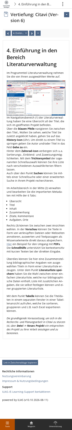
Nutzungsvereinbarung (16, 376)
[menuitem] (31, 424)
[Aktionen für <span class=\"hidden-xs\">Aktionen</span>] (66, 14)
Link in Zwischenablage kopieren (20, 362)
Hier (9, 244)
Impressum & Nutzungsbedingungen (25, 381)
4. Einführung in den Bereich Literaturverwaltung (35, 4)
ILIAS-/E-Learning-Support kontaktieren (26, 391)
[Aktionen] (38, 33)
